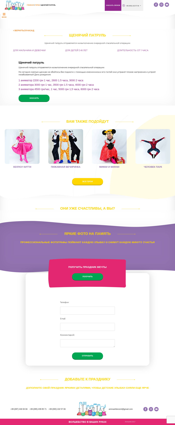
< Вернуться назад (23, 31)
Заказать (34, 98)
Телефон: (64, 302)
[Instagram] (161, 5)
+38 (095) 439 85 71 (38, 409)
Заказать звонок (113, 5)
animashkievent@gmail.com (121, 409)
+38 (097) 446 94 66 (19, 409)
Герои (37, 5)
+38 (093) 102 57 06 (132, 6)
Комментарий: (67, 335)
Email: (63, 319)
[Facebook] (156, 5)
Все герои (87, 181)
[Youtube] (167, 5)
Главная (30, 5)
